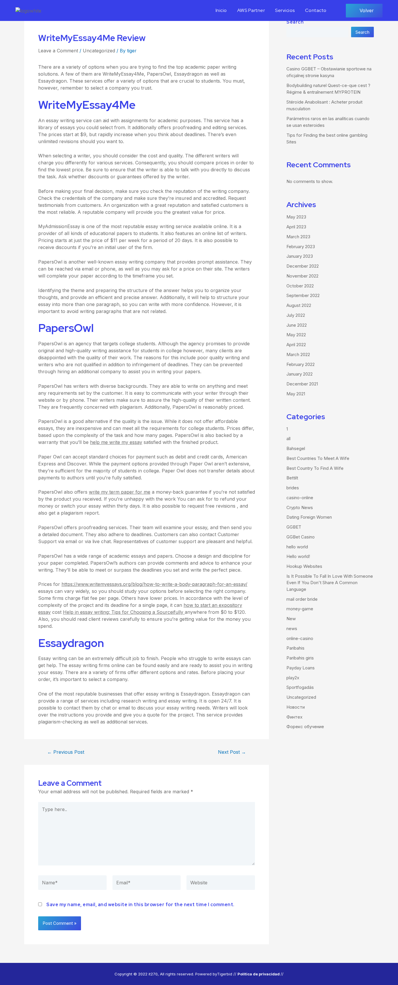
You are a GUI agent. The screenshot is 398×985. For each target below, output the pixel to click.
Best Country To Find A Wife (315, 468)
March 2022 (298, 354)
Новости (295, 707)
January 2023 (299, 256)
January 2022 (299, 374)
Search (295, 22)
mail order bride (302, 599)
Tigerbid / (226, 974)
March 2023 (298, 236)
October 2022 (300, 286)
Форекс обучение (305, 726)
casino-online (299, 497)
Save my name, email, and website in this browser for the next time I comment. (140, 905)
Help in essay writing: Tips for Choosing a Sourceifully (124, 612)
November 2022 (302, 276)
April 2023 (296, 227)
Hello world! (298, 556)
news (291, 628)
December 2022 (302, 266)
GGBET (293, 527)
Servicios (285, 10)
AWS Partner (251, 10)
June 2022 (296, 325)
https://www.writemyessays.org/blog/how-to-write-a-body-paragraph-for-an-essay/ (154, 584)
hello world (297, 547)
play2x (292, 677)
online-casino (299, 638)
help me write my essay (116, 442)
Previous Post (65, 752)
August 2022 (298, 305)
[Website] (220, 884)
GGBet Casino (300, 537)
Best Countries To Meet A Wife (317, 458)
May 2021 (295, 394)
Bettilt (292, 478)
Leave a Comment (58, 51)
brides (292, 487)
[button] (364, 10)
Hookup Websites (304, 566)
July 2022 (295, 315)
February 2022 (300, 364)
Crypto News (299, 507)
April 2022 (296, 344)
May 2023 (296, 217)
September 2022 (303, 295)
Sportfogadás (300, 687)
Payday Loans (300, 668)
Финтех (294, 717)
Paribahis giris (300, 658)
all (288, 438)
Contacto (316, 10)
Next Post (232, 752)
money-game (299, 608)
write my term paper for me (119, 492)
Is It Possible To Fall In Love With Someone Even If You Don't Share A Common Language (329, 582)
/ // (259, 974)
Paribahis (295, 648)
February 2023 (300, 246)
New (291, 618)
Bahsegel (295, 448)
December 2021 (302, 384)
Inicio (221, 10)
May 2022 (296, 334)
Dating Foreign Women (309, 517)
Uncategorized (99, 51)
